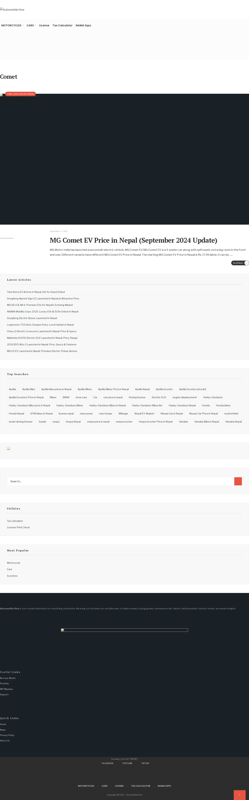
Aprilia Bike (28, 389)
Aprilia (12, 389)
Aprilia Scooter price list (192, 389)
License (44, 25)
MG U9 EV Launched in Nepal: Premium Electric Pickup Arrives (42, 351)
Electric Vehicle (27, 94)
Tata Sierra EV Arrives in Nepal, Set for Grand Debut (36, 292)
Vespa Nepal (73, 421)
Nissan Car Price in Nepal (203, 413)
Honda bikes (223, 405)
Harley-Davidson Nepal (182, 405)
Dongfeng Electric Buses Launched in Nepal (32, 318)
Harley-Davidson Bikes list (147, 405)
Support (4, 694)
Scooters (12, 575)
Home (3, 724)
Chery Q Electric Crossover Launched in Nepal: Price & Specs (42, 331)
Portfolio (4, 683)
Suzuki (42, 421)
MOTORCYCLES (11, 25)
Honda (206, 405)
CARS (30, 25)
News (3, 729)
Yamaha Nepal (233, 421)
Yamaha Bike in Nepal (206, 421)
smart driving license (21, 421)
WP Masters (6, 689)
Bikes (53, 397)
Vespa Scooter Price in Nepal (155, 421)
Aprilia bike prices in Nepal (56, 389)
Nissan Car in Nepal (172, 413)
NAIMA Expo (83, 25)
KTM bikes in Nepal (41, 413)
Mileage (123, 413)
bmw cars (81, 397)
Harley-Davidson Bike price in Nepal (29, 405)
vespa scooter (124, 421)
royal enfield (231, 413)
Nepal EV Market (144, 413)
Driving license (137, 397)
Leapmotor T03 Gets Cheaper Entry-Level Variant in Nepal (40, 324)
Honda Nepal (16, 413)
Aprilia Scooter (164, 389)
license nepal (66, 413)
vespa (55, 421)
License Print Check (18, 527)
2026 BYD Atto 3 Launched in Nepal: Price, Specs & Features (42, 344)
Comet (16, 94)
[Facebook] (3, 52)
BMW (66, 397)
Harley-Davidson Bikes (69, 405)
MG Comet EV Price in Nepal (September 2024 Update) (133, 240)
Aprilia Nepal (142, 389)
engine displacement (185, 397)
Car (95, 397)
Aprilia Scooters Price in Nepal (26, 397)
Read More (240, 262)
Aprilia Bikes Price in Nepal (113, 389)
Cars (9, 569)
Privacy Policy (7, 735)
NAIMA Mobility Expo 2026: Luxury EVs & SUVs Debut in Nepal (42, 311)
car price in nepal (112, 397)
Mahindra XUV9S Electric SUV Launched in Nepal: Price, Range (42, 337)
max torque (105, 413)
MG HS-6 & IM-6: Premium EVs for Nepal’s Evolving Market (40, 305)
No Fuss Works (8, 678)
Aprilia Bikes (85, 389)
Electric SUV (159, 397)
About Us (5, 740)
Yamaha (183, 421)
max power (86, 413)
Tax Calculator (62, 25)
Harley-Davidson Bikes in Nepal (107, 405)
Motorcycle (13, 562)
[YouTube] (8, 52)
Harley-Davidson (213, 397)
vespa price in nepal (98, 421)
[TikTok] (13, 52)
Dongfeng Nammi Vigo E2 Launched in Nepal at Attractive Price (43, 298)
